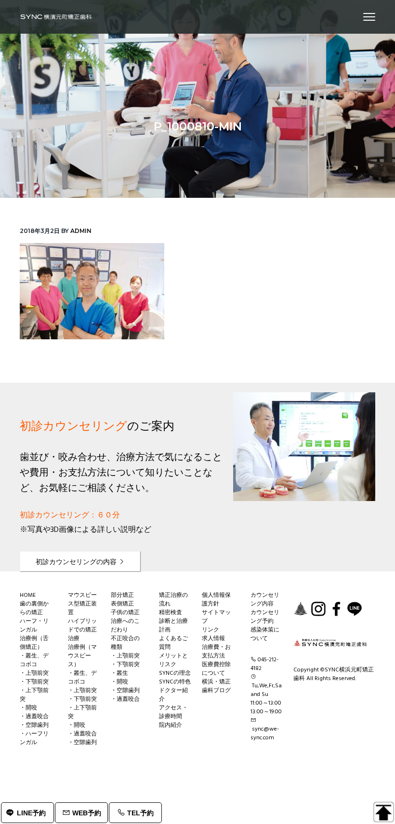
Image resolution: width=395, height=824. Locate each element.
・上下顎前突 (34, 695)
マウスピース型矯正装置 (82, 604)
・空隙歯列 (34, 725)
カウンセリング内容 (264, 600)
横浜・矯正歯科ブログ (216, 686)
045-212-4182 (264, 664)
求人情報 (213, 639)
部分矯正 (122, 595)
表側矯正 (122, 604)
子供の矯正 (125, 613)
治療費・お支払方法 (216, 652)
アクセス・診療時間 (173, 712)
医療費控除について (216, 669)
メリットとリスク (173, 660)
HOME (28, 595)
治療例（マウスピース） (82, 656)
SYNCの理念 (175, 673)
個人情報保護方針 (216, 600)
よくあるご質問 (173, 643)
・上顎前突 (34, 673)
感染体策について (264, 634)
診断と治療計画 (173, 626)
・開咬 (28, 708)
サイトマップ (216, 617)
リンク (210, 630)
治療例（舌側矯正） (34, 643)
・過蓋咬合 (34, 716)
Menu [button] (358, 16)
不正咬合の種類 (125, 643)
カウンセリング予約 (264, 617)
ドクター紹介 (173, 695)
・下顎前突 (34, 682)
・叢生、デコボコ (34, 660)
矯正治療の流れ (173, 600)
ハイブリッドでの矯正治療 (82, 630)
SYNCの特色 (175, 682)
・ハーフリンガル (34, 738)
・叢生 (119, 673)
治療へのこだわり (125, 626)
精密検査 (170, 613)
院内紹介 (170, 725)
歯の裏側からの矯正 (34, 608)
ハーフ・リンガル (34, 626)
